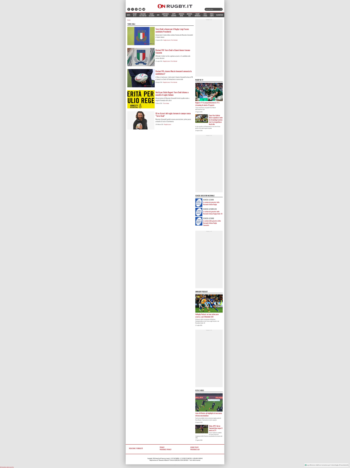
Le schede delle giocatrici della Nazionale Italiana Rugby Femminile (212, 223)
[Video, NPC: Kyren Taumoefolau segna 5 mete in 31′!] (201, 429)
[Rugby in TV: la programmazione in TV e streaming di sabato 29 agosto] (209, 92)
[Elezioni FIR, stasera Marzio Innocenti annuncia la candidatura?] (141, 78)
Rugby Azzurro (166, 40)
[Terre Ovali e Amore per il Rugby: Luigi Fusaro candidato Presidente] (141, 36)
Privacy (162, 447)
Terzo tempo (166, 103)
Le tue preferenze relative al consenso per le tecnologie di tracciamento (326, 465)
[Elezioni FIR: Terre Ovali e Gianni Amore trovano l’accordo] (141, 57)
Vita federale (174, 40)
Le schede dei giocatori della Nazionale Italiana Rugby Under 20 (212, 212)
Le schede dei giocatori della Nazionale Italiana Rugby (211, 203)
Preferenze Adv (195, 449)
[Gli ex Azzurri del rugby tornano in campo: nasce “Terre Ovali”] (141, 120)
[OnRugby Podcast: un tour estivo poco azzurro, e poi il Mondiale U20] (209, 303)
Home (128, 20)
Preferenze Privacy (165, 449)
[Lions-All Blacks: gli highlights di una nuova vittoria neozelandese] (209, 402)
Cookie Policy (194, 447)
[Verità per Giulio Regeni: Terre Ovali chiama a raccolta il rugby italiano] (141, 99)
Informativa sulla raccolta (7, 467)
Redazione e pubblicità (136, 448)
